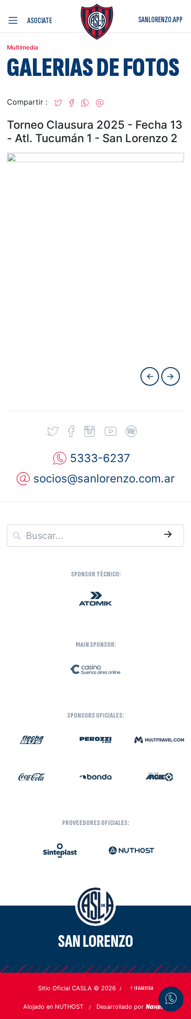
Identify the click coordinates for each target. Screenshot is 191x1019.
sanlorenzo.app (160, 20)
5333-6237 (100, 458)
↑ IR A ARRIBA (141, 988)
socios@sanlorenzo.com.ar (104, 478)
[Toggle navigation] (14, 20)
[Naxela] (157, 1006)
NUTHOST (69, 1006)
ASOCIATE (39, 20)
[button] (58, 102)
